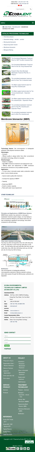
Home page (7, 27)
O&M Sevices (21, 382)
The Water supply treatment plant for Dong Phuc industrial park (21, 85)
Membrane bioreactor (9, 47)
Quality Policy (6, 432)
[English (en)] (21, 5)
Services (5, 390)
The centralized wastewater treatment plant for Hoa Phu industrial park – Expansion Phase (21, 106)
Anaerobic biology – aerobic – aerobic (14, 39)
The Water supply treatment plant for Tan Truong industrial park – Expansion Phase (22, 92)
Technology (16, 27)
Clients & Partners (8, 368)
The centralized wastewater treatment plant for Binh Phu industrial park (21, 113)
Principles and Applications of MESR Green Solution (16, 213)
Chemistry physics (9, 37)
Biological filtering (8, 50)
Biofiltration (4, 269)
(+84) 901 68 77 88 (23, 2)
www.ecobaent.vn (14, 310)
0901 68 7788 (13, 304)
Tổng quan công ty (8, 361)
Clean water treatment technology (11, 241)
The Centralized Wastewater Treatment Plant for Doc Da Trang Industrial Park (22, 65)
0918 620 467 (13, 306)
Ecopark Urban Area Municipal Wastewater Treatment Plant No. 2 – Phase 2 (21, 72)
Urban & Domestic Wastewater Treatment (23, 372)
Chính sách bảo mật (8, 375)
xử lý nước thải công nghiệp (10, 451)
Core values (6, 378)
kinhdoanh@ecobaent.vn (16, 313)
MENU (3, 23)
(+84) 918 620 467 (24, 3)
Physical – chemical (23, 390)
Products (5, 392)
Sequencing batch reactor (11, 44)
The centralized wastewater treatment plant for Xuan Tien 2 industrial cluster (21, 79)
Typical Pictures (7, 429)
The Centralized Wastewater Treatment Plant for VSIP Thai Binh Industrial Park (22, 59)
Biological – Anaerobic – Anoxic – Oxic (23, 395)
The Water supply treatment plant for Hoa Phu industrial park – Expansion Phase (22, 99)
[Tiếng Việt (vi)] (19, 5)
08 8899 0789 (21, 304)
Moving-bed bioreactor (10, 42)
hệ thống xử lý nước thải (25, 451)
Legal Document (7, 434)
